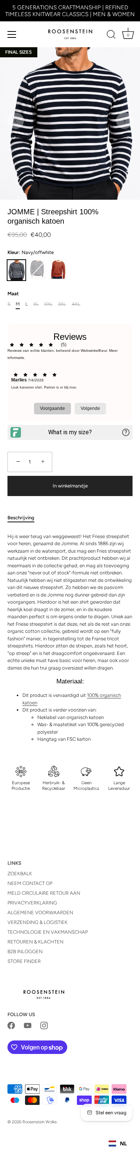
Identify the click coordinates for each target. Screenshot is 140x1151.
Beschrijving (20, 517)
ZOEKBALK (19, 873)
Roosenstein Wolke (39, 1122)
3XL (62, 304)
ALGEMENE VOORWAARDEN (40, 912)
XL (36, 304)
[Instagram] (44, 1025)
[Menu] (12, 34)
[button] (15, 120)
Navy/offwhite (16, 270)
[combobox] (118, 1143)
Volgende (90, 408)
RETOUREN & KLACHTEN (35, 942)
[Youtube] (27, 1025)
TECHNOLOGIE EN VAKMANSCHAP (47, 932)
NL (123, 1143)
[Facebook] (11, 1025)
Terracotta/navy (58, 269)
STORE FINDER (24, 961)
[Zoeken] (111, 35)
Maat (13, 293)
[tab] (24, 518)
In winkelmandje (70, 486)
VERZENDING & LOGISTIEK (37, 922)
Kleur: (30, 252)
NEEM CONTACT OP (29, 883)
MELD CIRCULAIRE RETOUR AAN (43, 893)
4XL (76, 304)
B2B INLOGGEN (25, 951)
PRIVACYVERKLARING (32, 903)
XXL (48, 304)
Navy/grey (37, 269)
